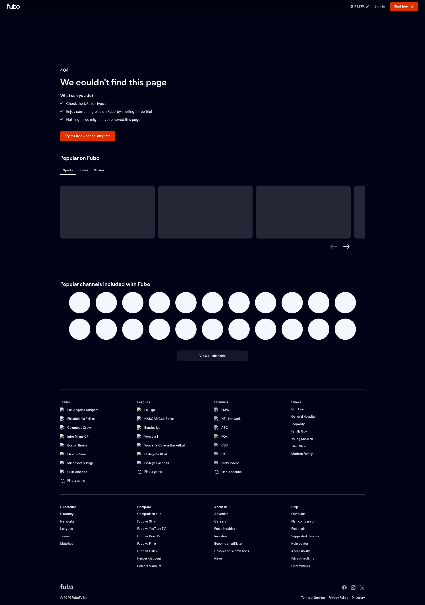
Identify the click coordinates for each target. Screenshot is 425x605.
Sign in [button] (380, 6)
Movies (99, 170)
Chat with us (300, 566)
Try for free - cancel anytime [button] (88, 136)
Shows (84, 170)
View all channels (212, 356)
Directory (358, 597)
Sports (68, 170)
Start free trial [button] (404, 6)
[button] (333, 246)
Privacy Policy (338, 597)
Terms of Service (313, 597)
